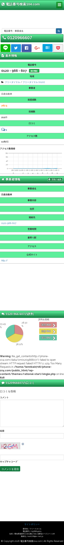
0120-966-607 (8, 223)
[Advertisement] (31, 18)
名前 (2, 430)
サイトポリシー (32, 524)
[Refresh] (23, 444)
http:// (4, 260)
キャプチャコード (8, 461)
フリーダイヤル (12, 82)
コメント (4, 397)
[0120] (42, 82)
